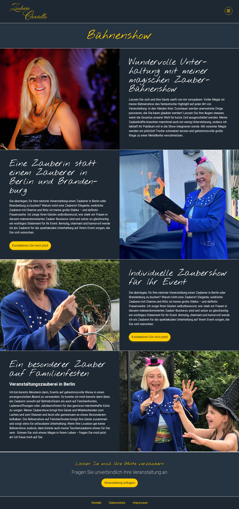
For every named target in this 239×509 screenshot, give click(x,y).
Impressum (140, 503)
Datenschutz (117, 503)
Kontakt (96, 503)
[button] (30, 245)
